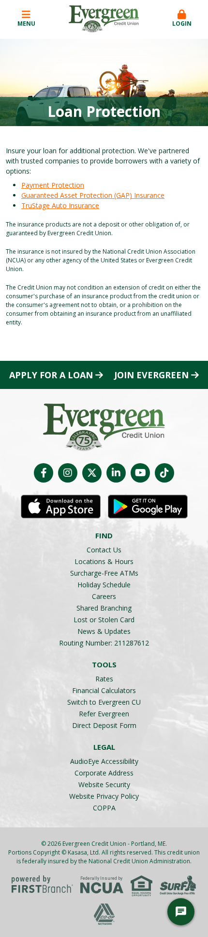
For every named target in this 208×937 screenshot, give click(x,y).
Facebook (43, 473)
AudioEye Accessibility (104, 761)
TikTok (164, 473)
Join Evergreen (151, 375)
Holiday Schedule (104, 584)
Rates (104, 678)
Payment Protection (52, 185)
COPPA (104, 807)
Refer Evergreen (104, 713)
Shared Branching (104, 608)
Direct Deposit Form (104, 725)
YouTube (140, 473)
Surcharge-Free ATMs (104, 573)
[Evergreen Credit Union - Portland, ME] (104, 18)
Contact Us (104, 549)
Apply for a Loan (51, 375)
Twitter (92, 473)
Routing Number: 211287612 (104, 642)
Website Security (104, 784)
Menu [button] (26, 23)
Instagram (67, 473)
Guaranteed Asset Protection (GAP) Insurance (92, 195)
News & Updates (104, 631)
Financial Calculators (104, 690)
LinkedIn (116, 473)
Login (182, 23)
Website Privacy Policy (104, 796)
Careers (104, 596)
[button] (182, 19)
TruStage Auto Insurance (60, 205)
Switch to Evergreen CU (104, 702)
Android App (148, 507)
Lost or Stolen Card (104, 619)
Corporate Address (104, 772)
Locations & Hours (104, 561)
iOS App (61, 507)
